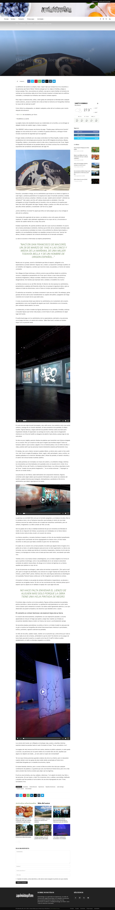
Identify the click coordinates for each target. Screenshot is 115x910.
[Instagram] (103, 19)
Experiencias (30, 23)
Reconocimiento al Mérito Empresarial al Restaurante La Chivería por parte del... (82, 172)
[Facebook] (100, 19)
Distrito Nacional (33, 786)
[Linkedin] (43, 81)
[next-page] (19, 842)
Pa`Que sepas (23, 23)
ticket (20, 114)
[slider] (42, 420)
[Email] (46, 81)
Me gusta (95, 131)
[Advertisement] (85, 89)
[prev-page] (17, 842)
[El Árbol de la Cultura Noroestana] (24, 830)
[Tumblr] (50, 81)
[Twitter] (106, 19)
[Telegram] (54, 81)
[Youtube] (88, 897)
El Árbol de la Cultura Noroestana (23, 837)
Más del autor (44, 803)
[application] (43, 374)
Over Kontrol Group (55, 908)
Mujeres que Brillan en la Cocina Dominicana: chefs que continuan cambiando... (81, 157)
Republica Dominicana (50, 786)
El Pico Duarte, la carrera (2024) (80, 179)
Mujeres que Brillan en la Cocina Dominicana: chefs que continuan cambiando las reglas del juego (23, 820)
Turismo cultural (20, 788)
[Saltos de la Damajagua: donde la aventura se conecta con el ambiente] (42, 812)
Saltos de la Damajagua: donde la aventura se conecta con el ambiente (42, 820)
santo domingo (60, 786)
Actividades (25, 786)
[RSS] (84, 897)
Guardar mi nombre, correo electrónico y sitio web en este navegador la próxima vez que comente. (42, 879)
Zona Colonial (28, 788)
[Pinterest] (36, 81)
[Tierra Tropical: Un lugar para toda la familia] (95, 149)
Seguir (96, 135)
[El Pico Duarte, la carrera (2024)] (95, 181)
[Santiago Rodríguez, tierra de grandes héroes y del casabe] (42, 830)
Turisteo (77, 908)
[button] (110, 19)
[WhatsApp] (39, 81)
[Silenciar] (65, 421)
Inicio (17, 23)
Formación (82, 908)
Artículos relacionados (26, 803)
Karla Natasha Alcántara (24, 72)
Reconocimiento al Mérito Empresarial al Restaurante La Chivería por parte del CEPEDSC (60, 820)
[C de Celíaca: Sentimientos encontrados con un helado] (61, 830)
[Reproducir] (18, 421)
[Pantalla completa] (68, 421)
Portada (72, 908)
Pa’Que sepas (90, 908)
